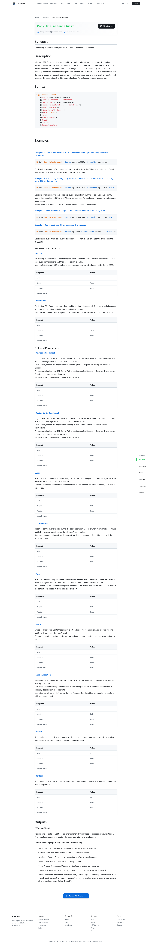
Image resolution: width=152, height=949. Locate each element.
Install (40, 928)
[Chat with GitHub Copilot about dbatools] (123, 3)
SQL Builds (90, 3)
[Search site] (118, 3)
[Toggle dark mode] (128, 3)
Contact (119, 925)
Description (142, 466)
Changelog (120, 922)
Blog (62, 3)
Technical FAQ (43, 922)
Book (68, 3)
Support (99, 3)
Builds (93, 922)
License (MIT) (121, 919)
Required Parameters (47, 248)
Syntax (141, 472)
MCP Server (95, 925)
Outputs (141, 492)
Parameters (142, 486)
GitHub (81, 3)
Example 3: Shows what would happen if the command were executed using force (70, 211)
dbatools (21, 3)
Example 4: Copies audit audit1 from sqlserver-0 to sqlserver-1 (61, 225)
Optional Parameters (47, 348)
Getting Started (42, 3)
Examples (142, 479)
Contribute (68, 925)
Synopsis (142, 459)
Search (93, 931)
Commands (54, 3)
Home (37, 17)
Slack (66, 922)
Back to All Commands (77, 896)
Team (75, 3)
